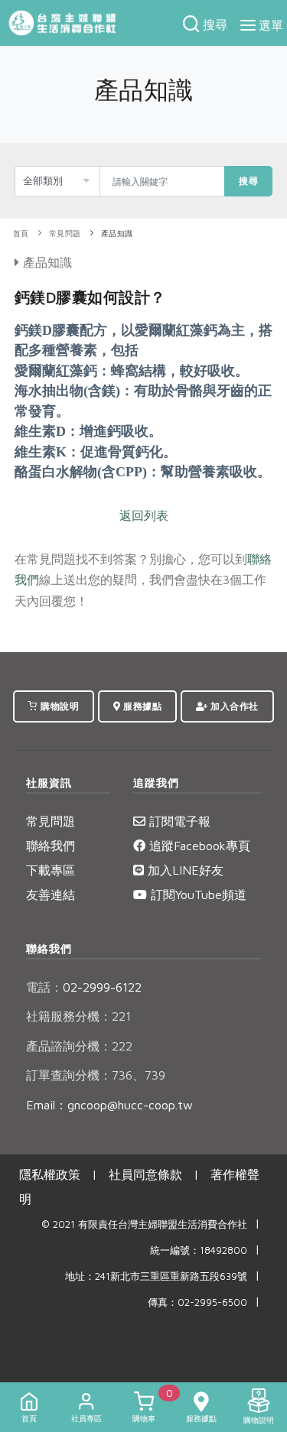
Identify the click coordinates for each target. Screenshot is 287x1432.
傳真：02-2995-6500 (197, 1302)
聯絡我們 (50, 845)
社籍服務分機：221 (78, 1016)
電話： (44, 987)
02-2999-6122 (84, 987)
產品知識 (117, 233)
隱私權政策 (49, 1174)
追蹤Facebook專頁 (197, 845)
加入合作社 (233, 706)
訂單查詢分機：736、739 (95, 1075)
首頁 (21, 233)
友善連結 (50, 894)
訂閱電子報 (177, 821)
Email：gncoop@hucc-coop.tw (109, 1105)
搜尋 (248, 181)
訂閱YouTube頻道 (196, 894)
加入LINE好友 (183, 870)
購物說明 (59, 706)
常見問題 (65, 233)
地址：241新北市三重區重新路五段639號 (156, 1276)
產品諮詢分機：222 (79, 1046)
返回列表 (143, 515)
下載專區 (50, 870)
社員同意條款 (145, 1174)
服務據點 (141, 706)
